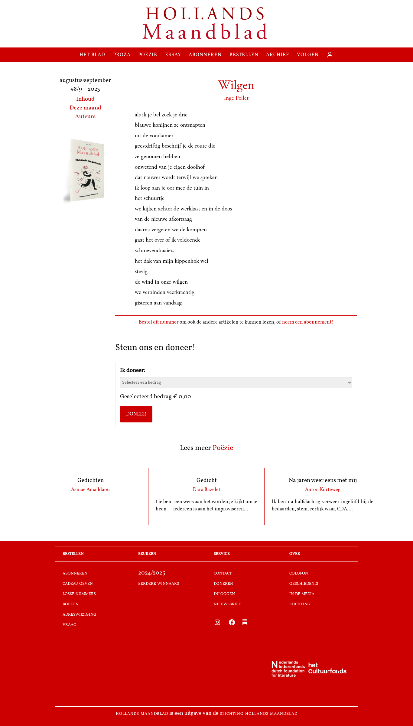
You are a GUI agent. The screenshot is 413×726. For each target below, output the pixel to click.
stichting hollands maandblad (259, 713)
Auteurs (85, 117)
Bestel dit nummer (159, 322)
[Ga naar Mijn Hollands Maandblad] (329, 54)
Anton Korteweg (322, 489)
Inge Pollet (236, 98)
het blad (92, 54)
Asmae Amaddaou (90, 489)
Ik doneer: (132, 370)
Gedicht (207, 480)
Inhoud (85, 99)
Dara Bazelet (206, 489)
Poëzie (223, 448)
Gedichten (90, 480)
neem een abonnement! (308, 322)
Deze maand (85, 108)
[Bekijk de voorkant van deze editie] (85, 171)
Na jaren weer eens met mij (323, 480)
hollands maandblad (142, 713)
